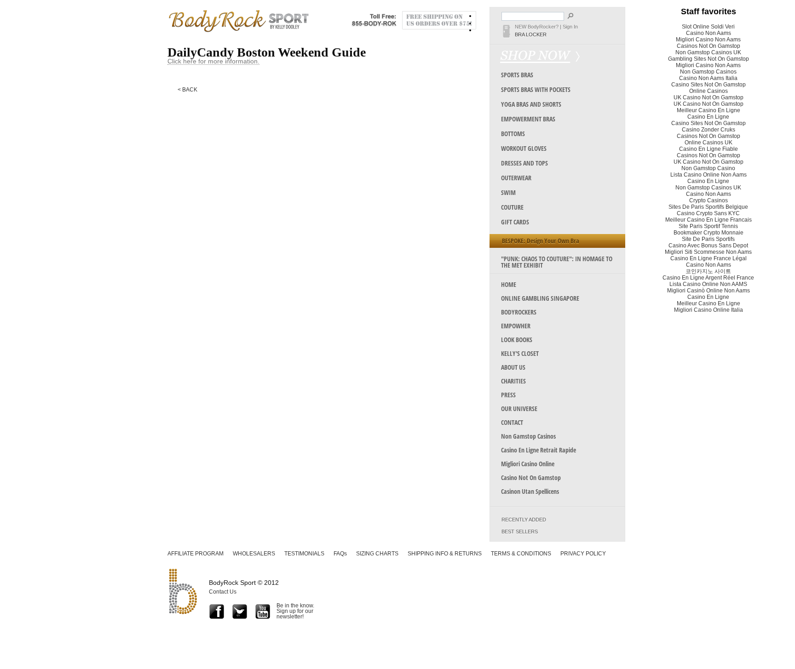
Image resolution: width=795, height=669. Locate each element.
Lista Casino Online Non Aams (708, 175)
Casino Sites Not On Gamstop (708, 84)
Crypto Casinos (708, 200)
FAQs (340, 553)
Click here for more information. (213, 61)
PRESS (508, 394)
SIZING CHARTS (377, 553)
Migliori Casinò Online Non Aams (708, 290)
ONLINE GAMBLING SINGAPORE (540, 298)
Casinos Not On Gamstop (708, 46)
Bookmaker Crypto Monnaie (708, 232)
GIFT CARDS (515, 221)
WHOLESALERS (254, 553)
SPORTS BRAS (517, 74)
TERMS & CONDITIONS (521, 553)
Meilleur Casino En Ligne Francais (708, 220)
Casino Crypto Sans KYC (708, 213)
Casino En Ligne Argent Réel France (708, 277)
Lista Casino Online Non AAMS (708, 284)
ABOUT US (513, 367)
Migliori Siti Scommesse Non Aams (708, 252)
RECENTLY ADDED (523, 519)
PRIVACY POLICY (583, 553)
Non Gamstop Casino (708, 168)
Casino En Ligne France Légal (708, 258)
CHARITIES (513, 381)
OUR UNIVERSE (519, 408)
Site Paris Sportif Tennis (708, 226)
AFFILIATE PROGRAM (195, 553)
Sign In (570, 26)
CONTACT (512, 422)
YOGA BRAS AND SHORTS (531, 104)
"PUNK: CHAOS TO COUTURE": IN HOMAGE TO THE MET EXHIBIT (556, 261)
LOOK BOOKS (516, 339)
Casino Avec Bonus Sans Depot (708, 245)
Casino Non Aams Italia (708, 78)
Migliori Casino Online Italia (708, 310)
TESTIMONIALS (304, 553)
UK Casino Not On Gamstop (708, 97)
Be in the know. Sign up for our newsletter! (295, 610)
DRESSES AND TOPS (524, 163)
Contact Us (222, 592)
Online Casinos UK (708, 142)
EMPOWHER (515, 325)
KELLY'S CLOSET (520, 353)
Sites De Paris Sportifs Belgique (708, 207)
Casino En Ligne (708, 117)
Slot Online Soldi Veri (708, 26)
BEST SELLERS (519, 531)
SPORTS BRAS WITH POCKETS (535, 89)
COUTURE (512, 207)
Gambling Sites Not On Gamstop (708, 59)
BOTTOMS (513, 133)
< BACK (187, 90)
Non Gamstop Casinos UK (708, 52)
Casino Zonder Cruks (708, 129)
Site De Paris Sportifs (708, 239)
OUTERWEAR (516, 177)
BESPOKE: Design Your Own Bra (540, 240)
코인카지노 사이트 (708, 271)
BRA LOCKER (531, 34)
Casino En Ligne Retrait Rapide (538, 450)
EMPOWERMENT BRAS (528, 118)
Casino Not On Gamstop (531, 477)
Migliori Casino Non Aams (708, 39)
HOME (508, 284)
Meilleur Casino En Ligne (708, 110)
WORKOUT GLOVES (524, 148)
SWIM (508, 192)
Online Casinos (708, 91)
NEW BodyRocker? (537, 26)
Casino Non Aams (708, 33)
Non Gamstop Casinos (528, 436)
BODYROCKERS (518, 312)
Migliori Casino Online (527, 463)
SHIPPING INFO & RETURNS (445, 553)
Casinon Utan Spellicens (530, 491)
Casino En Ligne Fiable (708, 149)
